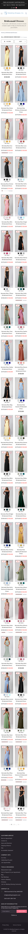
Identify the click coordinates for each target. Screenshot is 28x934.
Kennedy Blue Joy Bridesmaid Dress (21, 515)
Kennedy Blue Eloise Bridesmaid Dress (7, 109)
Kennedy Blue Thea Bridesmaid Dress (21, 814)
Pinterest (19, 918)
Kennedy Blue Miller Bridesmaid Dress (7, 479)
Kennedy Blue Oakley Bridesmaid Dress (7, 368)
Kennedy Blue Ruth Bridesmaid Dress (21, 664)
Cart (15, 7)
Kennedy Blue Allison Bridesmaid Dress (21, 588)
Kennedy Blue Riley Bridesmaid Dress (7, 774)
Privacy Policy (5, 925)
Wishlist (13, 4)
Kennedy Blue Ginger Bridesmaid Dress (21, 223)
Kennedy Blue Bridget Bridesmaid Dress (7, 515)
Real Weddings (5, 877)
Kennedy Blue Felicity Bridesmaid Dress (21, 258)
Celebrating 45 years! (6, 860)
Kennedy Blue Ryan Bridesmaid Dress (7, 736)
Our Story (3, 857)
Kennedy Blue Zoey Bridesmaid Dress (7, 332)
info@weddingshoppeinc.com (12, 895)
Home (2, 32)
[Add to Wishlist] (11, 47)
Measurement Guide (6, 869)
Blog (2, 874)
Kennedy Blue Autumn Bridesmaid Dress (21, 407)
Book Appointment (20, 4)
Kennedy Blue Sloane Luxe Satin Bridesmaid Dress (21, 369)
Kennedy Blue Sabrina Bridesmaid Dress (21, 551)
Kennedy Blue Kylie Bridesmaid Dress (7, 73)
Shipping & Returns (6, 845)
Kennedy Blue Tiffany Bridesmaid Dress (7, 294)
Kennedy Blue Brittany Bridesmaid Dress (21, 110)
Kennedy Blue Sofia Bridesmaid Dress (21, 185)
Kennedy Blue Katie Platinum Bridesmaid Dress (7, 589)
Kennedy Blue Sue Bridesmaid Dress (7, 147)
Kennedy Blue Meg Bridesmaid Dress (7, 406)
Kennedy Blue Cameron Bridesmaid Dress (21, 775)
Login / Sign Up (7, 4)
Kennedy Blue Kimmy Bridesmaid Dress (7, 443)
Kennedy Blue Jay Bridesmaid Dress (21, 73)
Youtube (15, 917)
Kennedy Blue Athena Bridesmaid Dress (21, 626)
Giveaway (3, 882)
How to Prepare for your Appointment (10, 872)
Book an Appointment (6, 838)
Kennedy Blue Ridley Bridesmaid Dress (21, 479)
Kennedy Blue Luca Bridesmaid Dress (21, 147)
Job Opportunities (5, 862)
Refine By (7, 41)
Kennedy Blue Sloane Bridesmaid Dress (21, 443)
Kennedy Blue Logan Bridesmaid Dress (7, 814)
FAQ (2, 848)
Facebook (8, 918)
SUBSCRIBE (22, 911)
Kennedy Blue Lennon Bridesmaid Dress (7, 700)
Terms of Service (17, 925)
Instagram (11, 918)
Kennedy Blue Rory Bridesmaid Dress (7, 664)
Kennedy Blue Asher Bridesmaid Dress (7, 626)
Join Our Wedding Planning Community (11, 884)
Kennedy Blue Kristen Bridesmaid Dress (7, 185)
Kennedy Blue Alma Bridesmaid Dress (21, 736)
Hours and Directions (6, 843)
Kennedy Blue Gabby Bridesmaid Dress (21, 700)
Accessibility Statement (7, 850)
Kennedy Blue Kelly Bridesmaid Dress (7, 258)
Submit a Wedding (5, 879)
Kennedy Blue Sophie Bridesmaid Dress (21, 332)
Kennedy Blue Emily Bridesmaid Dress (21, 294)
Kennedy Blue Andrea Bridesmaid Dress (7, 550)
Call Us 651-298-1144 (10, 898)
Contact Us (4, 840)
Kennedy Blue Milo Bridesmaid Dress (7, 223)
